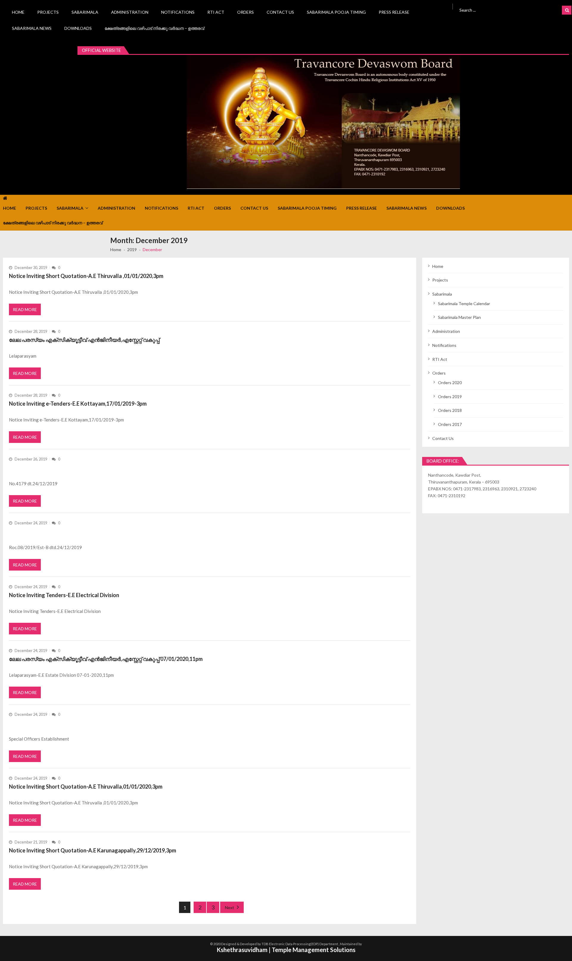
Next (229, 907)
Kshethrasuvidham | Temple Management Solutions (286, 949)
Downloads (78, 28)
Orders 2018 (450, 410)
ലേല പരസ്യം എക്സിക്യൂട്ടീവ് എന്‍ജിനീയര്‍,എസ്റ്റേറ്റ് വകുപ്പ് (84, 339)
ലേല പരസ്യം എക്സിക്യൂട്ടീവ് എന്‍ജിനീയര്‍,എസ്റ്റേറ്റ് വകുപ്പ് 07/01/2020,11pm (106, 659)
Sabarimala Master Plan (459, 317)
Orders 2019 (450, 396)
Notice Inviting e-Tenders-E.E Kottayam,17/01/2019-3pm (78, 403)
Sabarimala (85, 12)
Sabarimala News (32, 28)
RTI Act (215, 12)
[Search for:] (499, 9)
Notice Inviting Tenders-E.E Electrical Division (64, 595)
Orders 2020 (450, 382)
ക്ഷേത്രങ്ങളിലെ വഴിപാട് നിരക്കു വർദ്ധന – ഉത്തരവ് (154, 28)
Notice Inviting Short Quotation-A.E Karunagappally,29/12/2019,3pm (92, 850)
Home (18, 12)
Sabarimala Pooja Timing (336, 12)
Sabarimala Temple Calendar (464, 303)
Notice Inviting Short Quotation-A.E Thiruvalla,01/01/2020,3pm (85, 786)
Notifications (178, 12)
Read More (25, 309)
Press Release (394, 12)
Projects (48, 12)
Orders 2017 (450, 424)
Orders (245, 12)
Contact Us (280, 12)
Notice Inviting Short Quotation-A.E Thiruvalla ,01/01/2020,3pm (86, 276)
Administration (129, 12)
